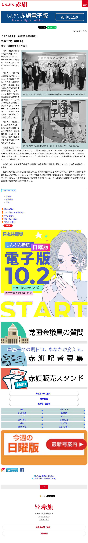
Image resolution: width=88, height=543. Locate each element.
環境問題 (9, 199)
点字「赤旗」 (64, 427)
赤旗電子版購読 (44, 404)
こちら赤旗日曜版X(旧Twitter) (44, 478)
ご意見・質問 (44, 519)
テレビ (21, 416)
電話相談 (64, 413)
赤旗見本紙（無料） (44, 394)
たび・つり (22, 420)
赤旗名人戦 (22, 427)
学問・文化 (64, 409)
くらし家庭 (22, 413)
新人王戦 (64, 423)
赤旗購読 (44, 399)
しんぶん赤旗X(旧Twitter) (44, 476)
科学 (22, 423)
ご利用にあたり (43, 516)
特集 (22, 409)
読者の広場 (64, 420)
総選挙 (8, 196)
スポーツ (64, 416)
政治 (7, 202)
